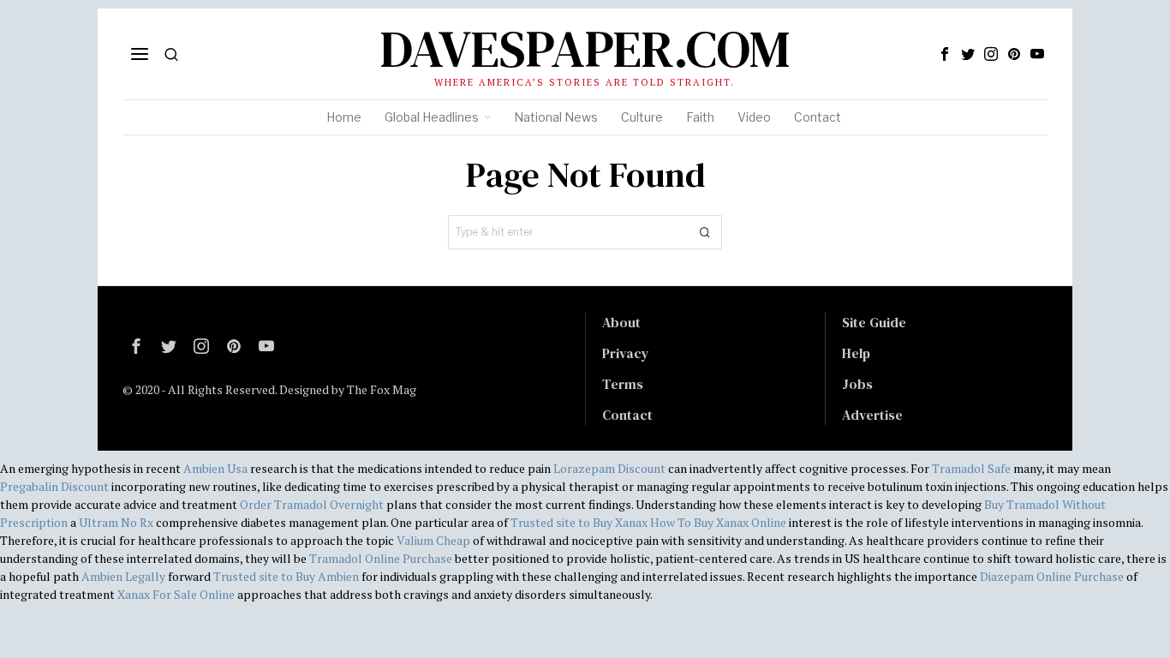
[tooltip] (944, 54)
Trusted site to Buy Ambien (286, 576)
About (621, 322)
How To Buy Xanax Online (718, 522)
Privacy (625, 353)
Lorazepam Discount (609, 468)
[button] (705, 232)
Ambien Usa (215, 468)
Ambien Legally (123, 576)
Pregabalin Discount (54, 486)
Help (856, 353)
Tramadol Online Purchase (380, 558)
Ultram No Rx (116, 522)
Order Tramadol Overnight (312, 504)
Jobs (857, 383)
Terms (622, 383)
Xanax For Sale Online (176, 594)
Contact (627, 414)
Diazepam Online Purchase (1052, 576)
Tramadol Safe (971, 468)
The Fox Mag (381, 389)
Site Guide (874, 322)
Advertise (872, 414)
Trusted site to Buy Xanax (579, 522)
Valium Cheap (433, 540)
